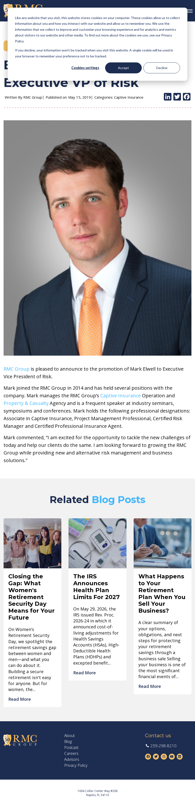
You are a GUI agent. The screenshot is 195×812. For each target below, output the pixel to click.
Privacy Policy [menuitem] (76, 765)
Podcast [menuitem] (71, 747)
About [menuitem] (69, 735)
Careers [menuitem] (71, 753)
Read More (19, 699)
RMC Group (16, 369)
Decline (161, 68)
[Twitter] (177, 97)
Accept (123, 68)
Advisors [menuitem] (71, 759)
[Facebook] (186, 97)
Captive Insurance (120, 395)
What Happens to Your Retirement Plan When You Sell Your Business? (161, 593)
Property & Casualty (26, 403)
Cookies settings (85, 68)
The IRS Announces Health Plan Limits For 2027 (96, 586)
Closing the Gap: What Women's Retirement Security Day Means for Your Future (31, 597)
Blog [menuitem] (68, 741)
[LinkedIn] (167, 97)
